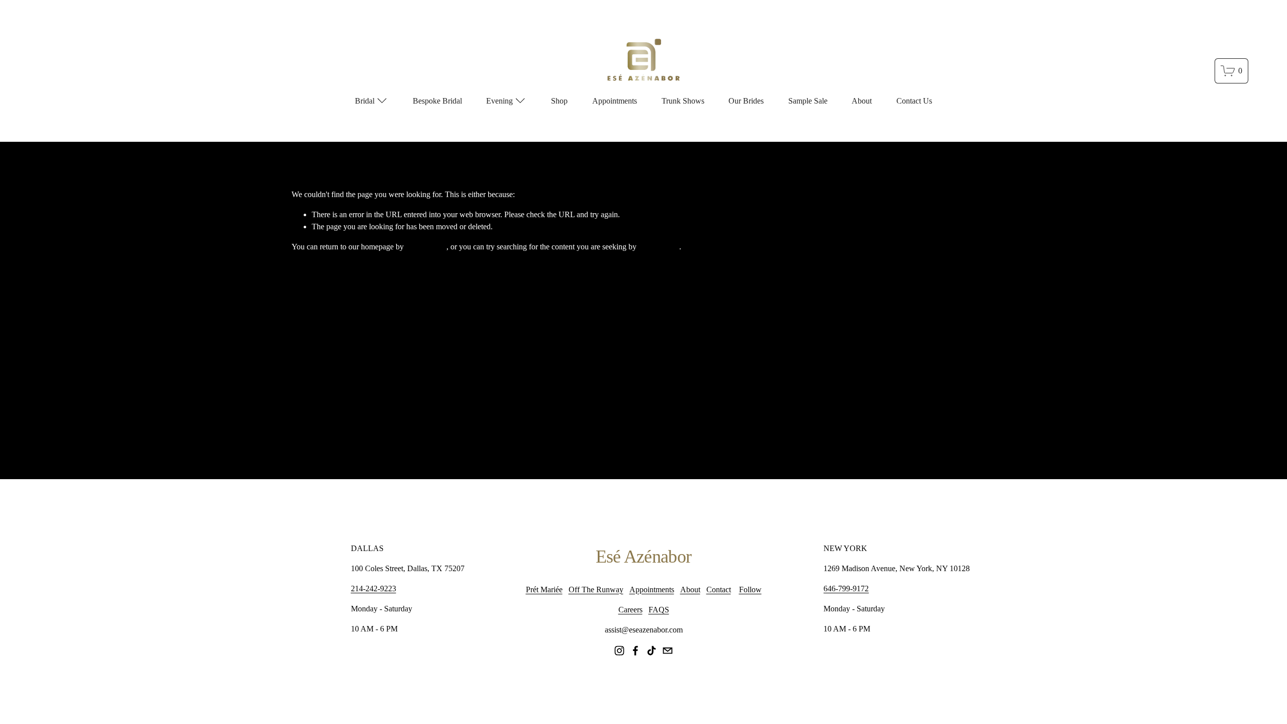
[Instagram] (619, 651)
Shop (559, 101)
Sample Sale (808, 101)
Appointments (614, 101)
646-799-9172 (846, 588)
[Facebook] (635, 651)
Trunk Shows (683, 101)
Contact (718, 589)
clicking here (426, 246)
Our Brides (746, 101)
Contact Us (914, 101)
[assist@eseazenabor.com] (668, 651)
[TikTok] (652, 651)
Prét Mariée (544, 589)
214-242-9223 (373, 588)
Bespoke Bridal (437, 101)
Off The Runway (596, 589)
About (862, 101)
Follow (750, 589)
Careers (630, 609)
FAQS (659, 609)
